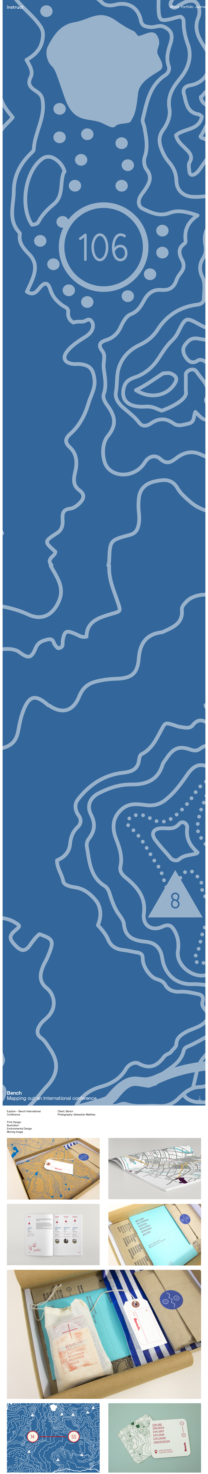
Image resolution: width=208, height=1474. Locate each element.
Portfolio (187, 7)
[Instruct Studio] (15, 7)
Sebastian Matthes (84, 1114)
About (174, 7)
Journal (200, 7)
